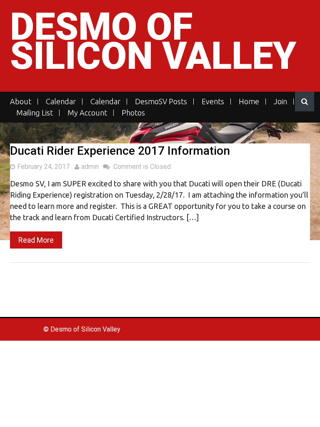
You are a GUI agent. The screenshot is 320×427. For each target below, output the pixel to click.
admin (90, 167)
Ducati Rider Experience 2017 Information (120, 151)
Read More (36, 240)
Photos (133, 113)
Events (213, 101)
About (20, 101)
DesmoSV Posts (161, 101)
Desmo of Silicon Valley (153, 41)
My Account (87, 113)
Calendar (61, 101)
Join (280, 101)
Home (249, 101)
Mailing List (34, 113)
